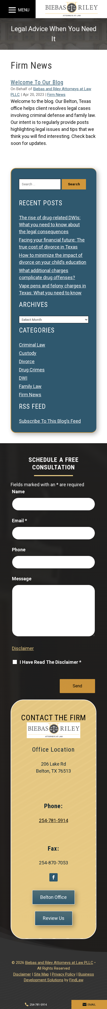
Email (19, 520)
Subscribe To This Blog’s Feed (50, 421)
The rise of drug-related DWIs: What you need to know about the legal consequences (50, 224)
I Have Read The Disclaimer (50, 662)
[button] (17, 10)
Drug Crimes (32, 369)
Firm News (56, 94)
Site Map (41, 974)
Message (21, 578)
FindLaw (76, 980)
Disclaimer (23, 648)
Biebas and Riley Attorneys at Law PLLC (59, 962)
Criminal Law (32, 345)
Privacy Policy (63, 974)
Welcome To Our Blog (37, 82)
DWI (23, 378)
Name (18, 491)
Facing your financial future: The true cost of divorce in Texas (52, 243)
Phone (18, 549)
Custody (27, 353)
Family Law (30, 386)
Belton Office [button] (53, 897)
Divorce (27, 361)
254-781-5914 (53, 820)
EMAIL (92, 1004)
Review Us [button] (53, 918)
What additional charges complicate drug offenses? (47, 274)
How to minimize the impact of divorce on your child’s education (52, 258)
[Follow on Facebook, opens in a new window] (53, 877)
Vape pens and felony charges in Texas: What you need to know (52, 289)
